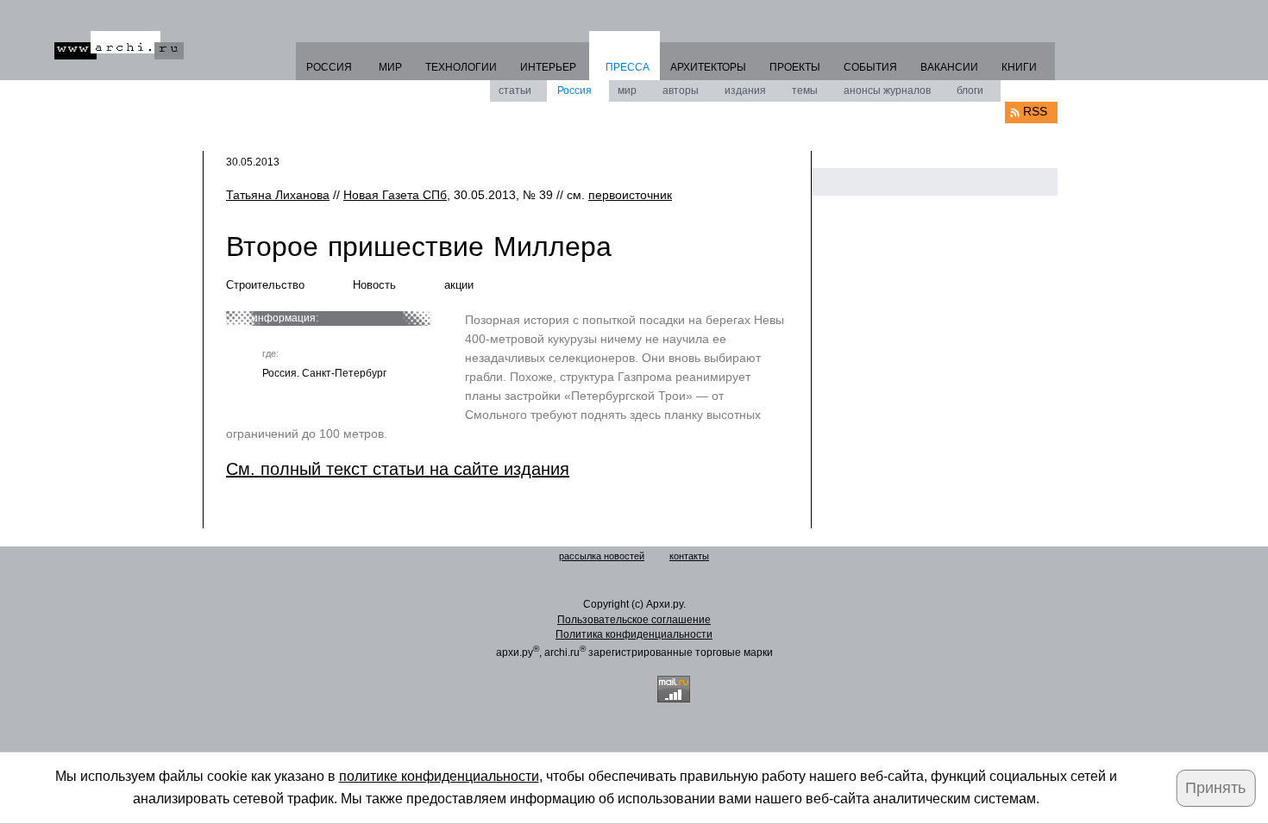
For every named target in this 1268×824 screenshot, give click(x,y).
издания (745, 90)
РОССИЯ (329, 67)
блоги (970, 90)
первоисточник (630, 195)
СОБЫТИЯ (870, 67)
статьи (515, 90)
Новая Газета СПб (395, 195)
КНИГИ (1019, 67)
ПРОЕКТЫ (794, 67)
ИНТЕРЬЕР (548, 67)
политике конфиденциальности (439, 776)
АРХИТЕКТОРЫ (708, 67)
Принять (1215, 787)
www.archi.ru (119, 45)
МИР (390, 67)
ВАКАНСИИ (949, 67)
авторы (680, 90)
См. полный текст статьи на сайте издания (397, 468)
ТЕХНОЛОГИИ (461, 67)
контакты (689, 556)
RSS (1035, 111)
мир (627, 90)
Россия (574, 90)
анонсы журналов (887, 90)
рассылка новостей (601, 556)
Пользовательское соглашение (634, 620)
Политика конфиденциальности (634, 634)
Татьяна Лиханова (278, 195)
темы (805, 90)
